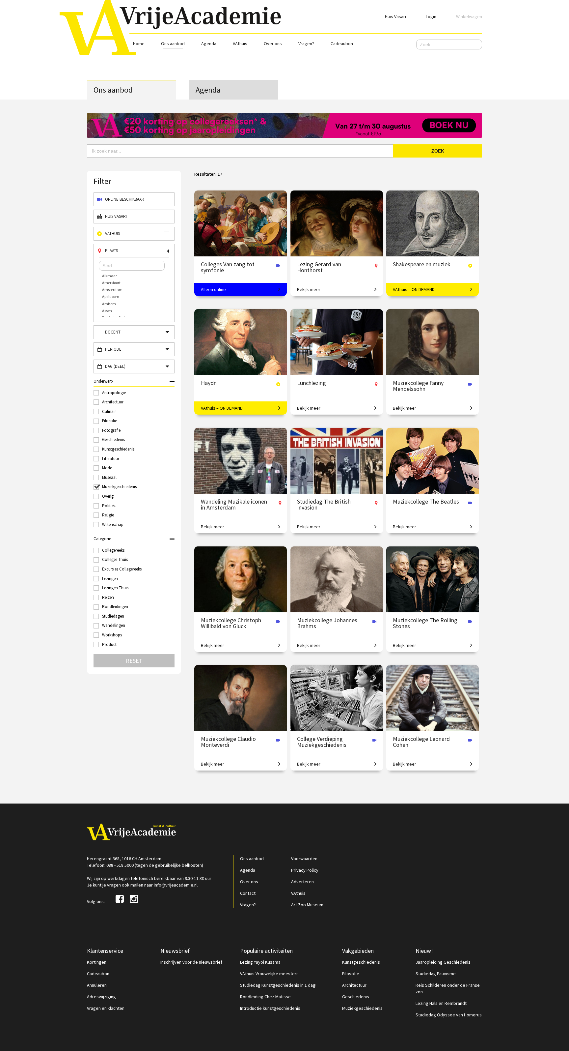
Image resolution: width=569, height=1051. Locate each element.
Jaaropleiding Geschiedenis (443, 962)
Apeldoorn (110, 296)
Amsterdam (112, 289)
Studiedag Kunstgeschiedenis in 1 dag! (278, 985)
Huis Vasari (395, 16)
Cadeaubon (342, 43)
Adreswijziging (101, 997)
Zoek (437, 151)
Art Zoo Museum (307, 905)
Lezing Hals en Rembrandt (441, 1003)
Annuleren (97, 985)
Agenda (208, 43)
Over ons (273, 43)
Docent (113, 332)
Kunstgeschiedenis (361, 962)
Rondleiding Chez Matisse (265, 997)
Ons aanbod (173, 43)
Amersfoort (111, 282)
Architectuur (354, 985)
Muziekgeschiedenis (362, 1008)
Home (139, 43)
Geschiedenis (355, 997)
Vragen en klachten (105, 1008)
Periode (113, 349)
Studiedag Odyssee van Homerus (449, 1015)
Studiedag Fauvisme (436, 974)
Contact (248, 893)
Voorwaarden (304, 858)
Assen (107, 310)
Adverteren (302, 882)
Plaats (111, 250)
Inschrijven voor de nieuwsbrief (191, 962)
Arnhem (109, 303)
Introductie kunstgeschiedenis (270, 1008)
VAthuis (240, 43)
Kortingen (96, 962)
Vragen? (306, 43)
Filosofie (350, 974)
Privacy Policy (304, 870)
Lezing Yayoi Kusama (260, 962)
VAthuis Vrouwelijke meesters (269, 974)
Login (431, 16)
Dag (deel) (115, 366)
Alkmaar (109, 275)
